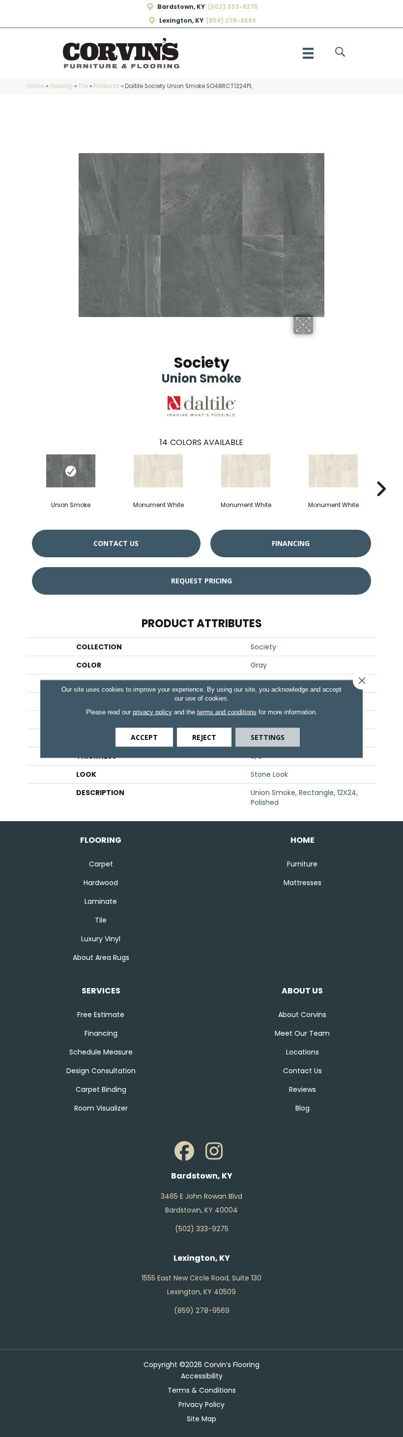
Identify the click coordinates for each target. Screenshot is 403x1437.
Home (35, 86)
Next (381, 474)
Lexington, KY (181, 21)
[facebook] (184, 1151)
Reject (204, 736)
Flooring (61, 86)
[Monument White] (158, 471)
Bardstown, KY (181, 7)
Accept (144, 736)
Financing (291, 543)
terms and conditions (227, 711)
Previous (22, 474)
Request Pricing (201, 580)
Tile (83, 86)
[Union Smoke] (71, 471)
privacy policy (152, 711)
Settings (268, 736)
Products (106, 86)
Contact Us (116, 543)
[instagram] (214, 1151)
